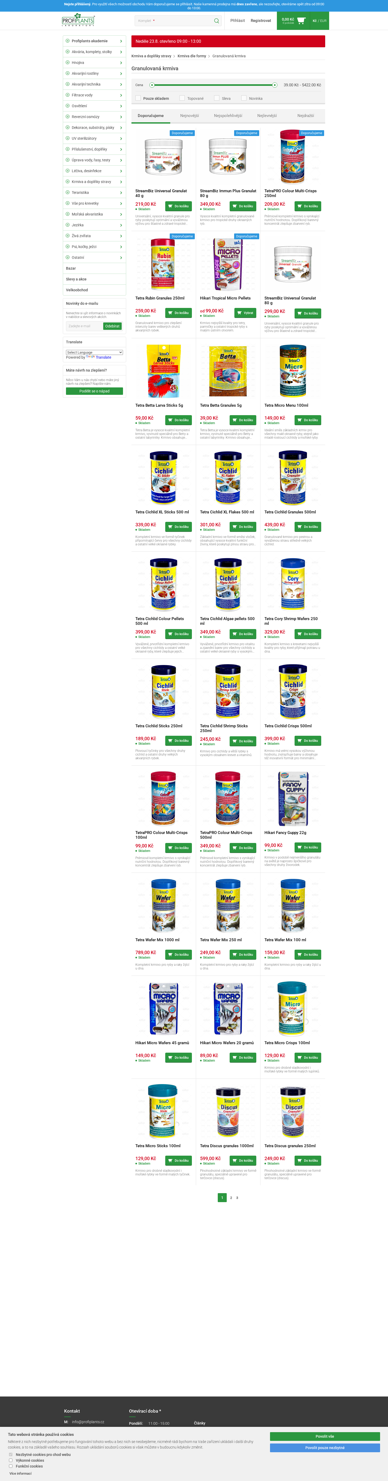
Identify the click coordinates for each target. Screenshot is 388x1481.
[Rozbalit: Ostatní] (67, 257)
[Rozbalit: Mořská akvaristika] (67, 214)
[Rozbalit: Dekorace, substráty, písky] (67, 127)
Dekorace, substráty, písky (93, 127)
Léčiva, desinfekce (86, 171)
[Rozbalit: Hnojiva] (67, 62)
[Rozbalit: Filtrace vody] (67, 95)
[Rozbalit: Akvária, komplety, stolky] (67, 51)
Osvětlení (79, 106)
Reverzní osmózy (86, 117)
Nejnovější (189, 115)
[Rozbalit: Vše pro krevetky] (67, 203)
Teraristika (80, 192)
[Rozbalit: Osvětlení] (67, 106)
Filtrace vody (82, 95)
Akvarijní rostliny (85, 73)
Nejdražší (305, 115)
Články (199, 1423)
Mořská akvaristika (87, 214)
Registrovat (261, 20)
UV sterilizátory (84, 138)
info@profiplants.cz (88, 1422)
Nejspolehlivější (228, 115)
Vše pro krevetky (85, 203)
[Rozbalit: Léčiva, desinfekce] (67, 171)
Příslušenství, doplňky (89, 149)
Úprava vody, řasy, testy (91, 160)
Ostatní (78, 257)
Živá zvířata (81, 236)
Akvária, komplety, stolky (92, 52)
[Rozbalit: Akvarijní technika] (67, 84)
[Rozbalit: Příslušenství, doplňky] (67, 149)
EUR (323, 21)
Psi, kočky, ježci (84, 247)
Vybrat (248, 313)
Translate (103, 357)
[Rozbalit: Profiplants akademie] (67, 41)
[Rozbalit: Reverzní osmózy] (67, 116)
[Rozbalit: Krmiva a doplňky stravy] (67, 181)
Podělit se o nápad (94, 391)
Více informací (20, 1473)
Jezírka (78, 225)
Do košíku (182, 206)
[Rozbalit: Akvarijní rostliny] (67, 73)
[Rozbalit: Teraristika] (67, 192)
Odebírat (112, 326)
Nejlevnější (267, 115)
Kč (315, 21)
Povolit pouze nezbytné (325, 1448)
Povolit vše (325, 1436)
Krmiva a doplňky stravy (91, 182)
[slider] (152, 85)
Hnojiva (78, 62)
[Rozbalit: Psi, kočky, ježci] (67, 246)
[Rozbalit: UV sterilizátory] (67, 138)
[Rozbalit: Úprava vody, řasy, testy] (67, 160)
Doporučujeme (151, 115)
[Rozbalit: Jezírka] (67, 225)
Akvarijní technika (86, 84)
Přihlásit (237, 20)
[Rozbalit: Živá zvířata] (67, 235)
